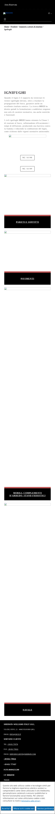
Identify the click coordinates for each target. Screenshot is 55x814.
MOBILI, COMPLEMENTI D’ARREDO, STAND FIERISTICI (27, 494)
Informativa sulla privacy (30, 801)
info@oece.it (15, 734)
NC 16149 (27, 169)
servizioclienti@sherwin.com (23, 754)
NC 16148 (27, 157)
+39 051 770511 (10, 759)
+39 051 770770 (12, 744)
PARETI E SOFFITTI (27, 222)
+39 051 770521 (13, 749)
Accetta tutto (6, 808)
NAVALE (27, 710)
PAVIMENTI (27, 278)
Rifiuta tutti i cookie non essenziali (24, 808)
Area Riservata (10, 5)
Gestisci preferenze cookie (45, 808)
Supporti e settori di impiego (30, 27)
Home (6, 27)
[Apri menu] (5, 19)
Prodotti (14, 27)
